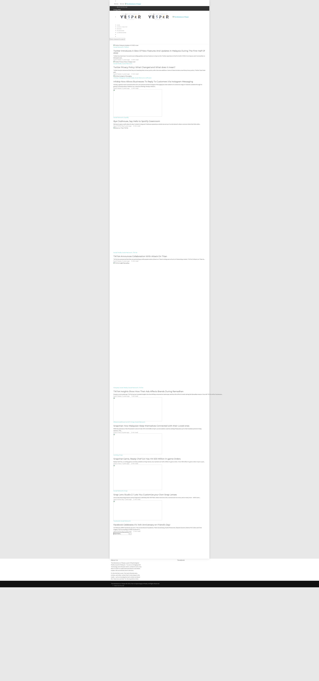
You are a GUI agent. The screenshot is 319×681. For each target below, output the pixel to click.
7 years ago (126, 463)
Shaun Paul (117, 432)
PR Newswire (120, 30)
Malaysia (116, 387)
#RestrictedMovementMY (122, 422)
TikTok (135, 252)
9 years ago (128, 531)
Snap (132, 422)
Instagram (122, 78)
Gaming (116, 455)
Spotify (126, 117)
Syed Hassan (117, 60)
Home (118, 25)
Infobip (115, 78)
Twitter (126, 47)
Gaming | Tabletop (122, 27)
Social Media (117, 63)
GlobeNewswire (121, 32)
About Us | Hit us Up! (122, 7)
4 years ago (126, 60)
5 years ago (126, 88)
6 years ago (126, 432)
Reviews (119, 28)
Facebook (116, 521)
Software (148, 78)
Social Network (118, 47)
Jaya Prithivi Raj (118, 126)
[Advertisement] (159, 547)
